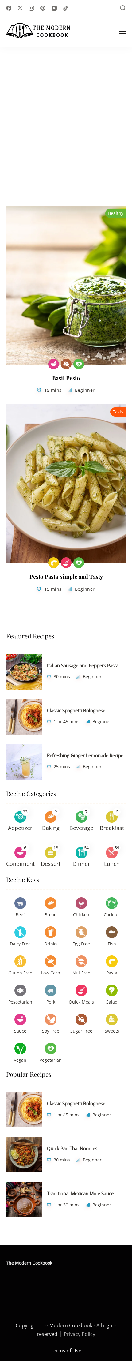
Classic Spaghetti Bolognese (76, 710)
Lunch (112, 863)
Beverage (81, 828)
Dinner (81, 863)
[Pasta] (53, 562)
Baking (51, 828)
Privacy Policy (79, 1334)
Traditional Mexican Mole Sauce (80, 1193)
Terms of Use (66, 1350)
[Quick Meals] (66, 562)
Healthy (115, 213)
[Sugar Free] (66, 364)
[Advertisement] (66, 115)
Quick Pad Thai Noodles (72, 1148)
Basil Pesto (66, 378)
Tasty (118, 412)
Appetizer (20, 828)
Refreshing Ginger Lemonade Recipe (85, 755)
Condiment (20, 863)
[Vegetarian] (78, 364)
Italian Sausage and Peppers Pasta (82, 665)
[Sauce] (53, 364)
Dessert (50, 863)
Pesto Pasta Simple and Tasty (66, 576)
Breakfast (112, 828)
